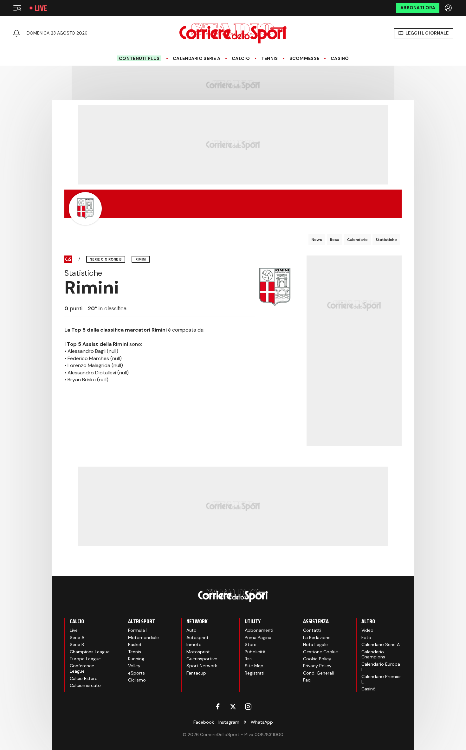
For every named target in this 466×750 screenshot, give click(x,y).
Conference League (82, 668)
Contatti (312, 630)
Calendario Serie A (196, 58)
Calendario (357, 239)
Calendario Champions (373, 654)
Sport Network (201, 666)
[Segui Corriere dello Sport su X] (233, 706)
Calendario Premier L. (381, 679)
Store (250, 644)
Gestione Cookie (320, 652)
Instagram (228, 722)
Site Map (254, 666)
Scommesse (304, 58)
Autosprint (197, 637)
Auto (191, 630)
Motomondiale (143, 637)
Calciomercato (85, 685)
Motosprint (198, 652)
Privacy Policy (317, 666)
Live (41, 8)
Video (367, 630)
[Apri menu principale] (17, 7)
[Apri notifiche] (16, 33)
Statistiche (386, 239)
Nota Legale (315, 644)
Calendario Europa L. (380, 666)
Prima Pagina (258, 637)
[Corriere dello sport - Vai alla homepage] (233, 33)
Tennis (269, 58)
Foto (366, 637)
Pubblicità (255, 652)
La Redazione (317, 637)
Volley (134, 666)
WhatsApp (262, 722)
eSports (136, 673)
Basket (135, 644)
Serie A (77, 637)
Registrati (254, 673)
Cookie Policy (317, 659)
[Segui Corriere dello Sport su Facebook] (218, 706)
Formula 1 (137, 630)
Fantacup (196, 673)
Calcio (241, 58)
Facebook (203, 722)
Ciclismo (137, 680)
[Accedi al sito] (448, 7)
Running (136, 659)
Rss (248, 659)
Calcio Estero (84, 678)
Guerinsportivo (201, 659)
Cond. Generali (318, 673)
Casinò (340, 58)
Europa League (85, 659)
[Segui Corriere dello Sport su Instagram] (248, 706)
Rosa (334, 239)
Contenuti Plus (139, 58)
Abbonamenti (259, 630)
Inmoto (194, 644)
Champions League (90, 652)
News (317, 239)
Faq (307, 680)
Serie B (77, 644)
